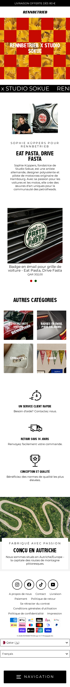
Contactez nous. (45, 411)
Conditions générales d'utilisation (35, 608)
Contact (40, 593)
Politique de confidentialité (25, 613)
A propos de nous (20, 593)
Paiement (21, 598)
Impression (54, 613)
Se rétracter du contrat (35, 603)
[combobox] (35, 642)
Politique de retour (43, 598)
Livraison (55, 593)
